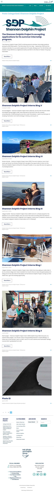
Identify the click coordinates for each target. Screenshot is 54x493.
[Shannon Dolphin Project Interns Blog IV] (27, 142)
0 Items (49, 9)
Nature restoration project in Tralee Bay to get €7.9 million (7, 433)
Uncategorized (19, 435)
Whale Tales (18, 437)
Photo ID (6, 398)
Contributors (15, 479)
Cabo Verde (18, 424)
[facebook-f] (34, 474)
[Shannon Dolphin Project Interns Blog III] (23, 194)
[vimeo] (44, 474)
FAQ (15, 476)
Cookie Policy (23, 487)
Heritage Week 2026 (7, 424)
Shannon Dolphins (20, 433)
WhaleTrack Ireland (21, 403)
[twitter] (37, 474)
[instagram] (41, 474)
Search (49, 5)
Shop (35, 5)
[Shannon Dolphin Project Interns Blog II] (27, 309)
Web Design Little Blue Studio (27, 490)
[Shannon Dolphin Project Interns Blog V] (27, 84)
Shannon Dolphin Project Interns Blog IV (22, 156)
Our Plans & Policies (15, 475)
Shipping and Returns (15, 478)
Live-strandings (19, 426)
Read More (7, 56)
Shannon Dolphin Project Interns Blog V (22, 105)
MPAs (24, 426)
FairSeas (23, 424)
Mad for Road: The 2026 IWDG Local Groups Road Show (8, 442)
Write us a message (15, 465)
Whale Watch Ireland (20, 439)
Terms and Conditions (15, 471)
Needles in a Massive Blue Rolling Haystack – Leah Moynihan (8, 437)
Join (30, 5)
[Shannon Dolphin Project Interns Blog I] (27, 248)
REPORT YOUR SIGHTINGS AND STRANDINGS (13, 5)
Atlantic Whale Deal (20, 422)
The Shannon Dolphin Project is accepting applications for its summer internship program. (23, 37)
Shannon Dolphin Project (14, 60)
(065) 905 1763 (17, 467)
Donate (41, 5)
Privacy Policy (15, 473)
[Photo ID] (27, 376)
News (7, 60)
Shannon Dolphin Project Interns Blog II (22, 331)
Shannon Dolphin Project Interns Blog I (21, 265)
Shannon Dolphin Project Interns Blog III (22, 209)
